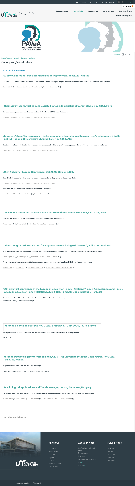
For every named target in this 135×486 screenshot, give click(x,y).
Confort (128, 6)
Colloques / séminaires (28, 58)
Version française (6, 58)
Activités (16, 58)
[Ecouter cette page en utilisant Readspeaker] (130, 55)
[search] (122, 2)
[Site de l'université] (19, 465)
